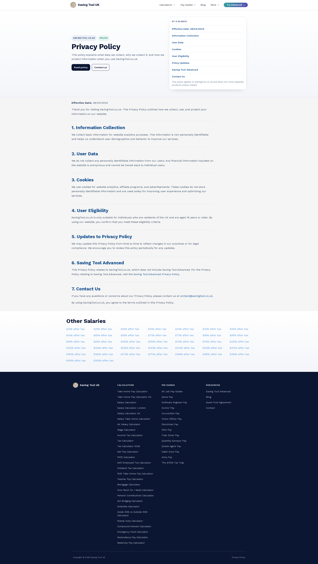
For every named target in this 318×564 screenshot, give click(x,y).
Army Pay (167, 457)
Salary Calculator (126, 402)
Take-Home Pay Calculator (132, 391)
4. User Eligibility (90, 210)
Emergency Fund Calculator (132, 531)
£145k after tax (185, 347)
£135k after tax (130, 347)
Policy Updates (180, 63)
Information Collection (185, 35)
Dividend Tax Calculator (130, 468)
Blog (203, 5)
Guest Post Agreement (218, 402)
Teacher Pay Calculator (130, 479)
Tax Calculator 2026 (128, 446)
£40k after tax (184, 329)
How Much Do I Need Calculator (135, 490)
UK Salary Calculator (128, 424)
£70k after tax (157, 335)
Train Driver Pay (170, 435)
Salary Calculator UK (128, 413)
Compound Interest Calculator (134, 526)
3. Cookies (82, 180)
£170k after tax (130, 354)
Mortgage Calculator (128, 484)
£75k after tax (184, 335)
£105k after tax (158, 341)
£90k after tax (75, 341)
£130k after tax (103, 347)
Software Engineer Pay (174, 402)
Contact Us (178, 76)
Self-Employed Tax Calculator (134, 462)
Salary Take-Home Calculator (133, 418)
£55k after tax (75, 335)
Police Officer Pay (172, 418)
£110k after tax (184, 341)
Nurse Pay (167, 397)
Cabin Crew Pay (170, 451)
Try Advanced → (236, 5)
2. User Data (85, 153)
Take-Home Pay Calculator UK (134, 397)
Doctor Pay (168, 408)
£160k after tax (76, 354)
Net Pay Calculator (127, 451)
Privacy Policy (238, 557)
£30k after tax (130, 329)
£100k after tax (130, 341)
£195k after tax (76, 360)
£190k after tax (239, 354)
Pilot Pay (167, 429)
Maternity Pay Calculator (131, 542)
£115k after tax (212, 341)
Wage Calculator (126, 429)
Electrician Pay (170, 424)
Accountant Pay (170, 413)
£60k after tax (103, 335)
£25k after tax (103, 329)
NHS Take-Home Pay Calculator (135, 473)
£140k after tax (158, 347)
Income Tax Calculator (130, 435)
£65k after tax (130, 335)
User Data (177, 42)
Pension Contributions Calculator (135, 495)
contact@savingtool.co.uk (196, 296)
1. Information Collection (98, 127)
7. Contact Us (86, 289)
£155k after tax (239, 347)
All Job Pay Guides (172, 391)
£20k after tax (75, 329)
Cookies (176, 49)
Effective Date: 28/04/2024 (188, 29)
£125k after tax (76, 347)
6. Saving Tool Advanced (98, 262)
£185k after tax (212, 354)
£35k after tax (157, 329)
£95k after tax (103, 341)
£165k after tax (103, 354)
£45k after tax (212, 329)
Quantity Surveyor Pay (174, 440)
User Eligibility (180, 56)
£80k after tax (212, 335)
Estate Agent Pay (171, 446)
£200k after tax (104, 360)
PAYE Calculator (126, 457)
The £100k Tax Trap (173, 462)
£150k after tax (212, 347)
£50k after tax (239, 329)
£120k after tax (239, 341)
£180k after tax (185, 354)
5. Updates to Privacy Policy (102, 236)
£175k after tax (158, 354)
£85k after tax (239, 335)
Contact (210, 408)
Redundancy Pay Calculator (132, 537)
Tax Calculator (125, 440)
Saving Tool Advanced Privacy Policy (156, 274)
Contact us (100, 67)
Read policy (81, 67)
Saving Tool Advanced (185, 69)
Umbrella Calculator (128, 506)
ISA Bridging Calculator (130, 501)
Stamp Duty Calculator (130, 521)
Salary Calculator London (131, 408)
